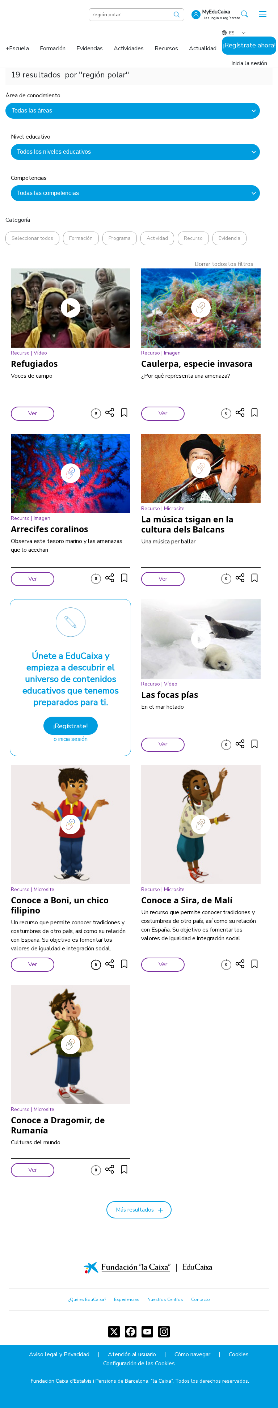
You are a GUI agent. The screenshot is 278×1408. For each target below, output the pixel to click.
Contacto (200, 1299)
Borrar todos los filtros (224, 264)
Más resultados (135, 1209)
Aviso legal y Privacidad (59, 1354)
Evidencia (229, 238)
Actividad (157, 238)
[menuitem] (17, 48)
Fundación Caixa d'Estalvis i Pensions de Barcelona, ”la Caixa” (102, 1381)
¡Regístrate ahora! (249, 45)
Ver (32, 413)
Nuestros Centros (165, 1299)
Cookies (239, 1354)
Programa (120, 238)
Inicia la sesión (249, 63)
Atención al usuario (132, 1354)
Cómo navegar (192, 1354)
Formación (81, 238)
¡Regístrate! (70, 726)
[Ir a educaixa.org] (47, 14)
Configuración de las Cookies (139, 1363)
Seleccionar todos (32, 238)
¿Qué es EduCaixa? (87, 1299)
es (231, 33)
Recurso (193, 238)
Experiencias (126, 1299)
